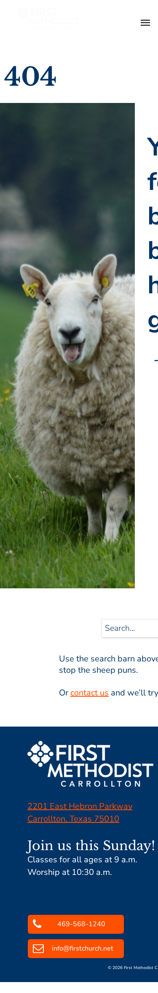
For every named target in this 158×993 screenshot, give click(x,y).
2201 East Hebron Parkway (79, 806)
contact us (89, 692)
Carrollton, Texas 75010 (73, 818)
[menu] (145, 22)
